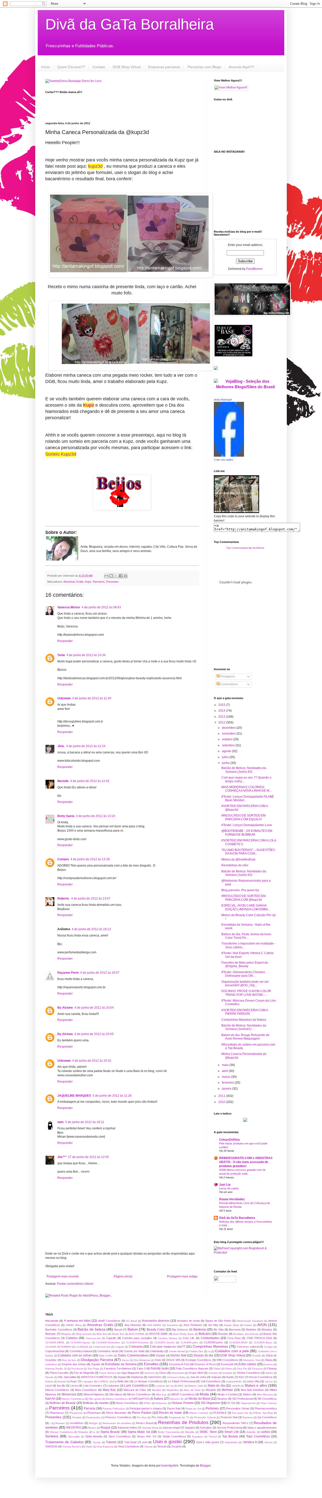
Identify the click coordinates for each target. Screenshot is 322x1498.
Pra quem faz (240, 1412)
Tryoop (97, 1442)
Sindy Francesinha (169, 1432)
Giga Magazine (130, 1372)
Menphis (211, 1389)
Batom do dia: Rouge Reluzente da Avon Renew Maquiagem (245, 1036)
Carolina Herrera (167, 1338)
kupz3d (95, 166)
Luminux (160, 1385)
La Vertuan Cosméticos (148, 1381)
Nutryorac (161, 1403)
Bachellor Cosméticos (58, 1329)
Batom (133, 1329)
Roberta (63, 898)
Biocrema (234, 1329)
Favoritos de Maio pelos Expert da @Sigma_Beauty (244, 964)
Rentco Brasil (144, 1423)
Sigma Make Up (139, 1432)
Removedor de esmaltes (117, 1423)
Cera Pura (233, 1338)
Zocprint (176, 1446)
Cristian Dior (196, 1351)
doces (125, 1360)
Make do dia (216, 1385)
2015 (222, 705)
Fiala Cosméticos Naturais (192, 1368)
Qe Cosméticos (267, 1417)
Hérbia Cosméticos (248, 1372)
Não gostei (95, 1398)
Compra (63, 859)
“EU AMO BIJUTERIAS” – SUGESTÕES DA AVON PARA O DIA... (248, 851)
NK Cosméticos (267, 1398)
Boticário (205, 1334)
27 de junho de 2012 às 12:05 (88, 1157)
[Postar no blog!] (111, 575)
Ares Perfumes (193, 1324)
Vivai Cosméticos (128, 1446)
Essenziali (227, 1364)
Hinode (49, 1377)
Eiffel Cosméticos (227, 1359)
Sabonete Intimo (127, 1427)
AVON (262, 1325)
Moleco (247, 1394)
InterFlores (155, 1377)
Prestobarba (93, 1417)
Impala (122, 1377)
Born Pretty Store (183, 1334)
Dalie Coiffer (106, 1355)
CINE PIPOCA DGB (259, 1338)
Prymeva (248, 1417)
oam (60, 1122)
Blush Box (118, 1334)
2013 (222, 716)
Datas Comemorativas (133, 1355)
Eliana (268, 1359)
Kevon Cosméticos (260, 1377)
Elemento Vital (251, 1360)
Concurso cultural (247, 1346)
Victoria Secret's (71, 1446)
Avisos (248, 1325)
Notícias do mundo (96, 1403)
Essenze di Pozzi (205, 1364)
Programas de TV (179, 1417)
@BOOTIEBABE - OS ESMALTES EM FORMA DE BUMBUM (246, 832)
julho (225, 757)
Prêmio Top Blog (263, 1412)
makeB (236, 1385)
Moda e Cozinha (228, 1394)
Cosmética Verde (107, 1351)
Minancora (69, 1394)
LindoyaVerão (234, 1381)
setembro (228, 745)
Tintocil (213, 1436)
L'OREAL (103, 1381)
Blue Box (102, 1334)
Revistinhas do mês (234, 865)
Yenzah (161, 1446)
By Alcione (65, 1007)
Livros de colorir (229, 1188)
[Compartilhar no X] (115, 575)
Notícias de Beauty (62, 1403)
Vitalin (89, 1446)
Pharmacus (57, 1412)
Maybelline (173, 1390)
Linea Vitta (253, 1381)
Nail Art (50, 1398)
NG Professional (242, 1398)
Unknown (64, 698)
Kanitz (230, 1377)
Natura (158, 1398)
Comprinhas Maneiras (210, 1346)
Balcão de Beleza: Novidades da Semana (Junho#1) (243, 1027)
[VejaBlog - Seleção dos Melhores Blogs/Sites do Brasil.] (245, 383)
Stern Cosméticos (119, 1436)
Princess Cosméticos (118, 1417)
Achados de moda (188, 1320)
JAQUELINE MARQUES (74, 1095)
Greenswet (178, 1373)
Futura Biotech (107, 1373)
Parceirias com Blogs (204, 67)
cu (209, 1351)
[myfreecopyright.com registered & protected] (245, 1252)
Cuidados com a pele (232, 1351)
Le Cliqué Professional (181, 1381)
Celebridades (210, 1338)
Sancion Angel (171, 1427)
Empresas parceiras (164, 67)
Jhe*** (61, 1157)
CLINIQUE (82, 1346)
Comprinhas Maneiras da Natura (243, 1019)
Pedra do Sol (193, 1408)
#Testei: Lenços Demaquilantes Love (246, 825)
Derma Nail (178, 1355)
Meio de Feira (192, 1390)
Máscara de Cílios (135, 1389)
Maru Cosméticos (86, 1389)
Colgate (119, 1346)
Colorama (136, 1346)
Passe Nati (173, 1408)
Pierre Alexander (116, 1412)
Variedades (231, 1442)
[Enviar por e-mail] (106, 575)
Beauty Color (156, 1329)
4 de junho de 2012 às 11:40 (91, 698)
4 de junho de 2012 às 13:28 (90, 859)
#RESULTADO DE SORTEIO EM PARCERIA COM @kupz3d (243, 897)
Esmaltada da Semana (121, 1364)
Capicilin (111, 1338)
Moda (204, 1394)
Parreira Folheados (114, 1408)
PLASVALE (220, 1412)
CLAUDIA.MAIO (238, 1342)
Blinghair (66, 1334)
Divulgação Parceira (97, 1360)
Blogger (205, 1465)
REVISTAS (73, 1427)
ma (172, 1385)
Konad (62, 1381)
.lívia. (61, 746)
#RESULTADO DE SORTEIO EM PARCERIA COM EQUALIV (243, 817)
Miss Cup (161, 1394)
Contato (99, 67)
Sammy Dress (150, 1427)
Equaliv (95, 1364)
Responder (65, 641)
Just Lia (224, 1184)
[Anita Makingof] (229, 455)
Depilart (160, 1355)
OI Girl (231, 1402)
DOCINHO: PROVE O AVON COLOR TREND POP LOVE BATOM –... (246, 992)
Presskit (76, 1417)
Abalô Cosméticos (109, 1320)
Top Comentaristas (237, 547)
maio (225, 1065)
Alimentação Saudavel (250, 1320)
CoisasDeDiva (229, 1139)
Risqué (105, 1427)
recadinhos (77, 1423)
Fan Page (93, 1368)
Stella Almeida (93, 1436)
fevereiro (228, 1082)
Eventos (268, 1364)
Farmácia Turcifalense (118, 1368)
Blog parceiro (84, 1334)
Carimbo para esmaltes (137, 1338)
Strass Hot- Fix (146, 1436)
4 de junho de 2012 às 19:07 (99, 972)
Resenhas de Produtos (183, 1422)
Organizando (248, 1403)
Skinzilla (189, 1432)
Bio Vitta (219, 1329)
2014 (222, 710)
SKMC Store (208, 1432)
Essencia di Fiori (179, 1364)
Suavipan (197, 1436)
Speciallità (74, 1436)
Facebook (77, 1368)
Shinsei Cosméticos (61, 1432)
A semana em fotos (77, 1320)
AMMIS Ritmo (74, 1325)
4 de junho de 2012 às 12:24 (85, 746)
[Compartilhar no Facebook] (120, 575)
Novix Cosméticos (127, 1402)
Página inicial (123, 1276)
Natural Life (177, 1398)
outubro (227, 739)
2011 (222, 1096)
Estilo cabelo (247, 1364)
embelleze (51, 1364)
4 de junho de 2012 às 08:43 (101, 607)
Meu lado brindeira (252, 1389)
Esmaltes (151, 1364)
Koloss (49, 1381)
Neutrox (222, 1398)
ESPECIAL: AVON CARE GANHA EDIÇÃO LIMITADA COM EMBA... (245, 907)
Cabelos (71, 1338)
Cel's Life (188, 1338)
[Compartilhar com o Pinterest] (125, 575)
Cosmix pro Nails (134, 1351)
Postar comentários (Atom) (75, 1284)
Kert (241, 1377)
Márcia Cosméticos (57, 1389)
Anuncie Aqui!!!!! (241, 67)
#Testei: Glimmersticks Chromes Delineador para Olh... (243, 973)
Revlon (92, 1427)
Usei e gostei (167, 1441)
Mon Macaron (265, 1394)
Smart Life (231, 1432)
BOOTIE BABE (158, 1333)
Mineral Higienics (94, 1394)
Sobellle (251, 1432)
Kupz (88, 581)
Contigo (268, 1346)
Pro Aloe (142, 1417)
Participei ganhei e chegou (146, 1408)
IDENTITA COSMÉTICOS (96, 1377)
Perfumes (212, 1408)
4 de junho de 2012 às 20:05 (94, 1034)
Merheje (227, 1390)
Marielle (63, 781)
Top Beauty (230, 1436)
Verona (268, 1442)
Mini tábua (115, 1394)
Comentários (229, 684)
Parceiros (99, 581)
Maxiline (156, 1390)
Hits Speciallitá (67, 1377)
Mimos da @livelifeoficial (238, 859)
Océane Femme (182, 1403)
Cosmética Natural (81, 1351)
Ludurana (113, 1385)
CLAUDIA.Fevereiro (137, 1342)
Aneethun (172, 1325)
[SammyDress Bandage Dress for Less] (73, 81)
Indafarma (137, 1377)
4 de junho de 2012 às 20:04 (94, 1007)
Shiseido (83, 1432)
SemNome (258, 547)
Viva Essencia (105, 1446)
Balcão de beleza (91, 1329)
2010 (222, 1102)
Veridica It (250, 1442)
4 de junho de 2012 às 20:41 (91, 1060)
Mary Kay (109, 1390)
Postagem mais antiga (182, 1276)
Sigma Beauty (110, 1432)
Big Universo (180, 1329)
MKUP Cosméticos (182, 1394)
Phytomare (94, 1412)
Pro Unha (158, 1417)
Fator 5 (141, 1368)
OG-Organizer (210, 1403)
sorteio (265, 1432)
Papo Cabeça (269, 1403)
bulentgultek (170, 1465)
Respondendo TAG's (235, 1423)
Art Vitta (213, 1324)
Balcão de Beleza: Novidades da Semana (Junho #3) (243, 769)
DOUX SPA (173, 1359)
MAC (181, 1385)
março (226, 1077)
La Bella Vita (121, 1381)
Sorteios (51, 1436)
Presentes (112, 581)
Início (45, 67)
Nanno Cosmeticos (73, 1398)
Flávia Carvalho (59, 1372)
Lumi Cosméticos (136, 1385)
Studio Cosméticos (174, 1436)
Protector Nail (229, 1417)
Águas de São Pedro (218, 1320)
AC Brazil (131, 1320)
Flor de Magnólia (84, 1372)
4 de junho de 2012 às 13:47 (90, 898)
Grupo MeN (196, 1372)
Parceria (89, 1408)
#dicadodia (51, 1320)
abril (225, 1071)
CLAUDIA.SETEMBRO (58, 1346)
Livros (74, 1385)
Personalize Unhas (237, 1408)
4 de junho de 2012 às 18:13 (91, 929)
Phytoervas (76, 1412)
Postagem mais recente (63, 1276)
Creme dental (177, 1351)
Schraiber (206, 1427)
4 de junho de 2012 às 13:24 (95, 816)
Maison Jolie (195, 1385)
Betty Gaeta (65, 816)
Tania (61, 655)
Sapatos (190, 1427)
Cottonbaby (157, 1351)
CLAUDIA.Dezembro (108, 1342)
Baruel (118, 1329)
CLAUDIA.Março (263, 1342)
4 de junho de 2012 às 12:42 (89, 781)
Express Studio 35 (56, 1368)
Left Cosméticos (211, 1381)
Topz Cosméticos (258, 1436)
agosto (227, 751)
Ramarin (60, 1423)
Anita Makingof (223, 399)
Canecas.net (93, 1338)
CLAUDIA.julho (189, 1342)
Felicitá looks (160, 1368)
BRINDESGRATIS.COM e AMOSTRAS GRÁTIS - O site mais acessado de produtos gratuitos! (245, 1162)
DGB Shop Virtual (127, 67)
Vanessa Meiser (68, 607)
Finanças (257, 1368)
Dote (158, 1359)
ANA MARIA (154, 1325)
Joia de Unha (198, 1377)
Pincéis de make (170, 1413)
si (94, 1432)
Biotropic (50, 1333)
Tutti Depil (130, 1442)
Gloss (163, 1372)
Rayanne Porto (68, 972)
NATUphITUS (140, 1398)
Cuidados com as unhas (75, 1355)
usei (144, 1442)
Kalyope (216, 1377)
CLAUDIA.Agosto (80, 1342)
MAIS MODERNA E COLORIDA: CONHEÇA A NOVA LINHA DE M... (246, 788)
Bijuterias (199, 1329)
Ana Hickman (133, 1324)
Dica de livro (69, 1360)
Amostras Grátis (73, 581)
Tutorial (111, 1442)
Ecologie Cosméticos (199, 1359)
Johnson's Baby (176, 1377)
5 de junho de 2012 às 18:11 (84, 1122)
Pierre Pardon (141, 1413)
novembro (229, 733)
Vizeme (148, 1446)
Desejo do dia (203, 1355)
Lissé (48, 1385)
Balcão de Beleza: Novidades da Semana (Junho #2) (243, 873)
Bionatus (267, 1329)
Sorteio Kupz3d (60, 454)
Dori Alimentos (142, 1360)
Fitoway (272, 1368)
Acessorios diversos (156, 1320)
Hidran (269, 1373)
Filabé (217, 1368)
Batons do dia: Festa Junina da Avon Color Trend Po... (246, 935)
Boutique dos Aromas (245, 1334)
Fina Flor (242, 1368)
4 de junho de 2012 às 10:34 (86, 655)
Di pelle (256, 1355)
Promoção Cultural (205, 1417)
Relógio (93, 1423)
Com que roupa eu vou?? (167, 1346)
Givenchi (149, 1373)
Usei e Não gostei (207, 1442)
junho (226, 763)
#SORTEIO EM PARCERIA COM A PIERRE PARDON (244, 1011)
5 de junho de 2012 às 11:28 (112, 1095)
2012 (222, 722)
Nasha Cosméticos (117, 1398)
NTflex (147, 1403)
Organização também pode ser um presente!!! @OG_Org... (245, 983)
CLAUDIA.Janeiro (164, 1342)
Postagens (227, 676)
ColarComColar (101, 1346)
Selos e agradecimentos (262, 1427)
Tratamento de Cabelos (64, 1442)
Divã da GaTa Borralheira (129, 24)
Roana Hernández (232, 1199)
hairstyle (227, 1373)
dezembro (229, 728)
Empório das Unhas (74, 1364)
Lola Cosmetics (92, 1385)
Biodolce (251, 1329)
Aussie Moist (231, 1325)
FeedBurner (254, 269)
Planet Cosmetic (199, 1412)
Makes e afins (256, 1385)
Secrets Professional (229, 1427)
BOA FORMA (136, 1334)
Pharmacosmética (266, 1408)
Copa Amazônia (54, 1351)
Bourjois (223, 1333)
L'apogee (87, 1381)
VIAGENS (51, 1446)
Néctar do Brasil (199, 1398)
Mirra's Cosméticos (139, 1394)
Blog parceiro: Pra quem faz (240, 890)
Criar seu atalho (223, 459)
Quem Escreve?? (71, 67)
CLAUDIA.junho (213, 1342)
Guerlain (213, 1373)
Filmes (228, 1368)
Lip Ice (269, 1381)
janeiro (227, 1088)
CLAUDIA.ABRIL (55, 1342)
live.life (61, 1385)
